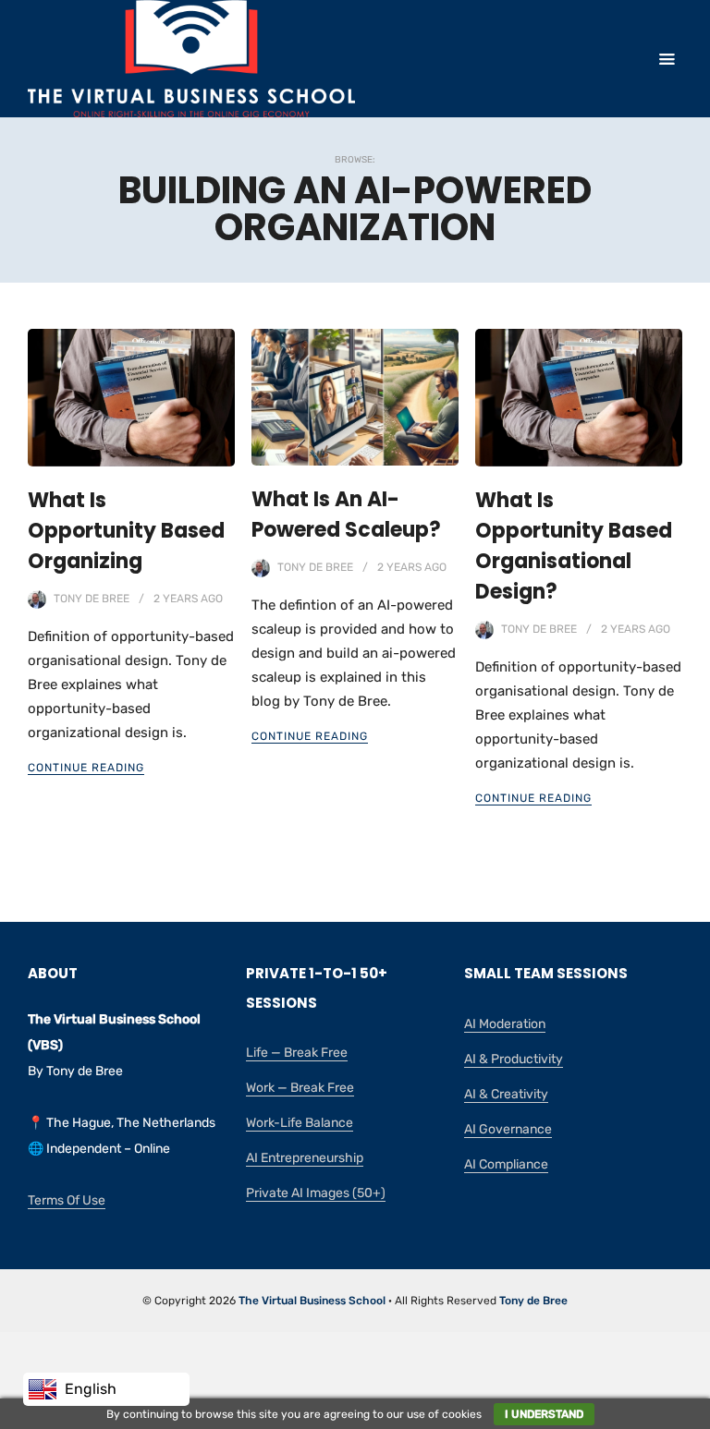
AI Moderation (504, 1024)
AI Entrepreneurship (304, 1158)
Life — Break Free (297, 1052)
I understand (544, 1414)
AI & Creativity (506, 1094)
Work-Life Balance (299, 1123)
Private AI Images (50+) (316, 1193)
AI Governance (508, 1129)
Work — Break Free (300, 1088)
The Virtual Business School (312, 1300)
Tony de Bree (91, 598)
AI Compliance (506, 1164)
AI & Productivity (513, 1059)
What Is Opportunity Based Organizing (126, 530)
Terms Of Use (66, 1200)
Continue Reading (86, 767)
